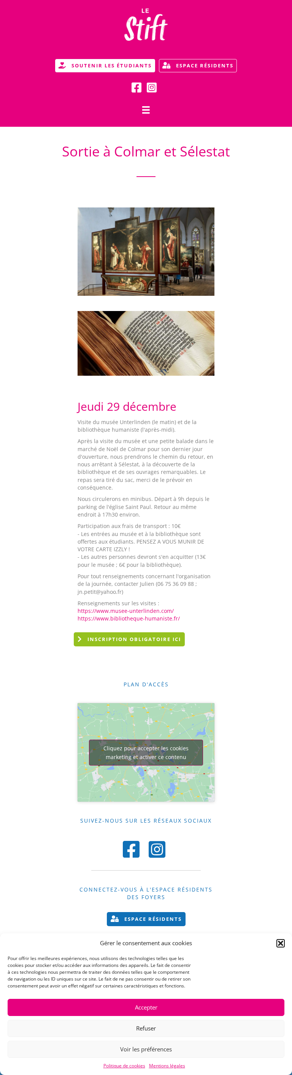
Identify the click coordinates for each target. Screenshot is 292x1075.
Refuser (146, 1028)
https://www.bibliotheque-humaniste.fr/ (129, 618)
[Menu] (146, 110)
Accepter (146, 1007)
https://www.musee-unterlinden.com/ (126, 610)
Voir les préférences (146, 1049)
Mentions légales (167, 1065)
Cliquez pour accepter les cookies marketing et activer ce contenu (146, 753)
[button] (280, 943)
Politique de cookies (124, 1065)
